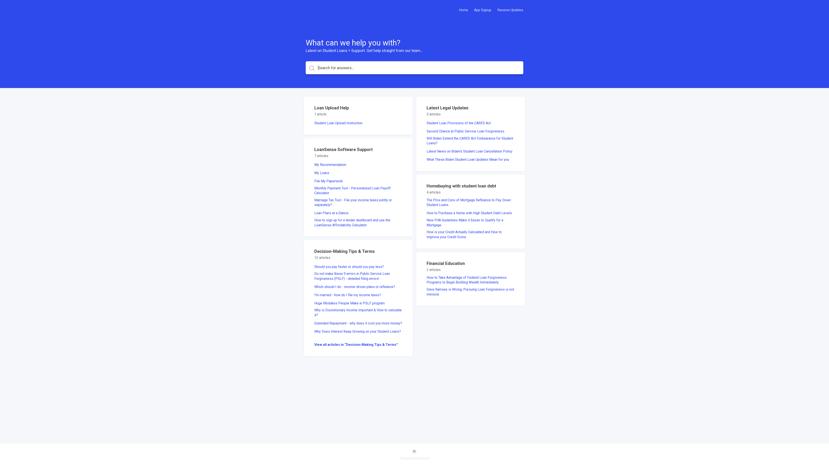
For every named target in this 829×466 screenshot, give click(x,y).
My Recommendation (330, 165)
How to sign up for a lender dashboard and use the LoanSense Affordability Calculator (352, 222)
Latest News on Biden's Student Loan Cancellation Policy (470, 151)
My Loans (321, 173)
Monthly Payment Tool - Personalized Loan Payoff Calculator (352, 190)
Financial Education (446, 263)
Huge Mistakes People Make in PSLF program (349, 303)
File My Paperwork (328, 181)
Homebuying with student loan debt (461, 186)
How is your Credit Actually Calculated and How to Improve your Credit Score (464, 234)
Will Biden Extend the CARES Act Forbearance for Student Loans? (470, 140)
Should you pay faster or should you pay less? (349, 267)
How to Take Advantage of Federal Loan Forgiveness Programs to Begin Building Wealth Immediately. (467, 280)
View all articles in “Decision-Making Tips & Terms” (356, 345)
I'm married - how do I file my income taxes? (347, 295)
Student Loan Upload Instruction (338, 123)
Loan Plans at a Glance (331, 213)
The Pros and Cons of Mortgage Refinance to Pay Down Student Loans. (469, 202)
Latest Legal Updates (447, 107)
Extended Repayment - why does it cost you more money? (358, 323)
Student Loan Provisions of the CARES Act (459, 123)
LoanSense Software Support (343, 149)
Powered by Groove (415, 458)
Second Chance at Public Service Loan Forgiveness (465, 131)
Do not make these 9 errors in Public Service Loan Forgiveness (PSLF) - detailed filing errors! (352, 276)
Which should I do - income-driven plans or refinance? (354, 287)
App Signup (482, 10)
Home (463, 10)
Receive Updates (510, 10)
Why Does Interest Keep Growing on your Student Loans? (357, 331)
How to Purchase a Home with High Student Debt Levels (469, 213)
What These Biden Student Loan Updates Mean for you (468, 159)
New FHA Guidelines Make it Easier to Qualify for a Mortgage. (465, 222)
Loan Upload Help (331, 107)
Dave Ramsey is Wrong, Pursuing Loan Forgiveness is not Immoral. (470, 291)
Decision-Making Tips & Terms (344, 251)
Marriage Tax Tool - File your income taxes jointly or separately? (353, 202)
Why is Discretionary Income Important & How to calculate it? (358, 312)
